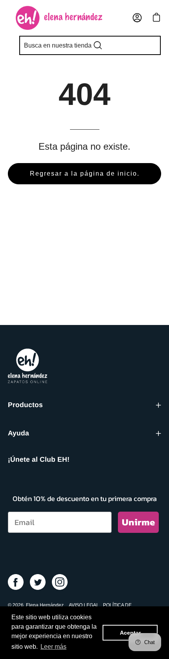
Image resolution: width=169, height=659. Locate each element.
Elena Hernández (45, 605)
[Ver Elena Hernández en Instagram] (60, 582)
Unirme (138, 522)
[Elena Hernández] (59, 18)
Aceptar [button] (130, 633)
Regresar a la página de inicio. (85, 173)
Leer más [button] (53, 646)
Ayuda (18, 433)
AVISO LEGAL (84, 605)
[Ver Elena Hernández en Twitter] (38, 582)
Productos (25, 405)
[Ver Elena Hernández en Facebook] (16, 582)
